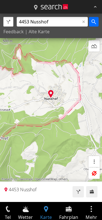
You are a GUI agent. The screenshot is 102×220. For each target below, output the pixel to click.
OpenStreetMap (46, 179)
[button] (51, 94)
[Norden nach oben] (94, 59)
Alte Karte (39, 31)
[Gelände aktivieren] (94, 46)
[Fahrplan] (91, 191)
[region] (51, 108)
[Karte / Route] (35, 7)
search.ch (11, 179)
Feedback (13, 31)
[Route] (78, 191)
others (63, 179)
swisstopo (26, 179)
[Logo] (54, 7)
